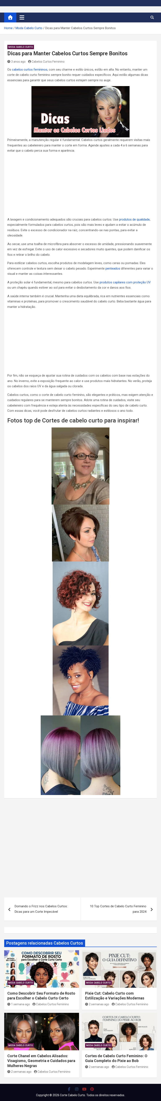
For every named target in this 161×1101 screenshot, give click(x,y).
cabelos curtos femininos (29, 69)
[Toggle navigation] (21, 17)
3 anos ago (18, 61)
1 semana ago (20, 1004)
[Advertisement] (80, 186)
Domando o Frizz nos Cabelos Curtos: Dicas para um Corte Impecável (41, 909)
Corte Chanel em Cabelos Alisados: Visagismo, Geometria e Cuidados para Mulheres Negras (41, 1061)
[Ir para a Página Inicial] (10, 17)
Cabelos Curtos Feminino (48, 61)
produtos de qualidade (134, 219)
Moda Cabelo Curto (20, 47)
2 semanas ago (99, 1004)
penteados (112, 268)
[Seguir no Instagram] (76, 1089)
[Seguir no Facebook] (69, 1089)
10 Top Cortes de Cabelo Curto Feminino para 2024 (118, 909)
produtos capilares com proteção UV (125, 282)
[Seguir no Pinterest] (92, 1089)
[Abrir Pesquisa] (152, 17)
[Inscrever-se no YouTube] (84, 1089)
